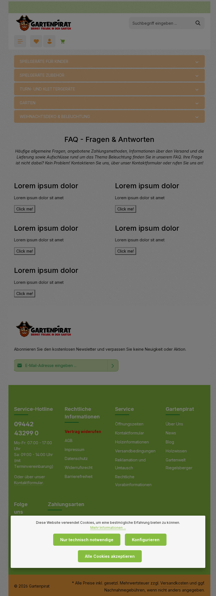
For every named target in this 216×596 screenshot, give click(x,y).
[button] (197, 61)
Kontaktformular (28, 482)
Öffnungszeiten (129, 423)
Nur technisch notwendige (86, 539)
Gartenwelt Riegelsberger (179, 463)
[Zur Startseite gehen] (43, 23)
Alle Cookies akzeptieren (110, 556)
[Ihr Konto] (49, 41)
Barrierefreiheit (79, 476)
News (171, 432)
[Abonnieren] (112, 365)
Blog (170, 441)
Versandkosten (174, 583)
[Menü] (20, 41)
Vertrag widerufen (83, 431)
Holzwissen (176, 450)
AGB (69, 440)
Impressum (74, 449)
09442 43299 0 (26, 428)
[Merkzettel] (36, 41)
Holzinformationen (132, 441)
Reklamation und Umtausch (130, 463)
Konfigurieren (145, 539)
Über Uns (174, 423)
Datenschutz (76, 458)
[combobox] (160, 23)
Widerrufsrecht (79, 467)
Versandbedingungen (135, 450)
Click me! (24, 209)
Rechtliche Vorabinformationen (133, 480)
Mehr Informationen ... (108, 527)
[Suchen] (198, 23)
